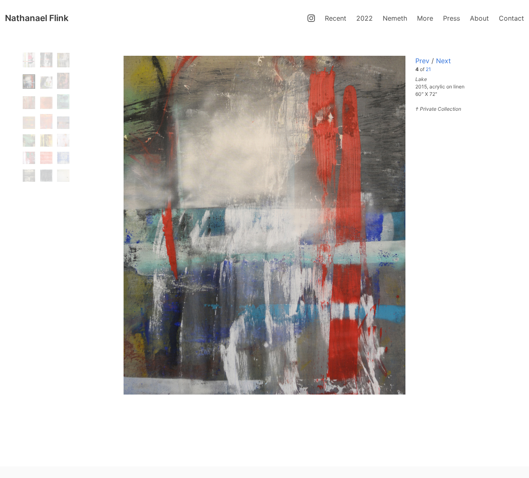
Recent (335, 18)
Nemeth (395, 18)
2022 (364, 18)
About (479, 18)
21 (428, 69)
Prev (422, 61)
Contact (511, 18)
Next (443, 61)
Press (451, 18)
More (425, 18)
